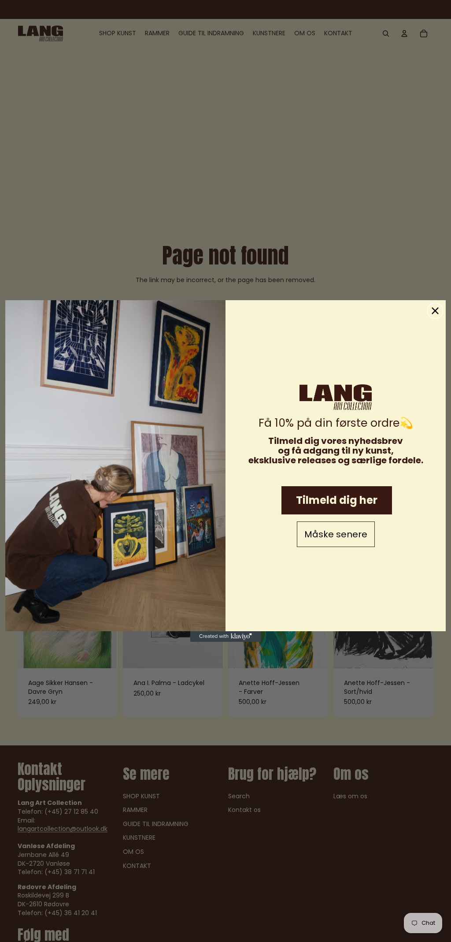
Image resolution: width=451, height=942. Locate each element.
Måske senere (335, 534)
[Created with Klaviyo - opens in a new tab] (225, 636)
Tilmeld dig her (336, 500)
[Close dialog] (435, 311)
